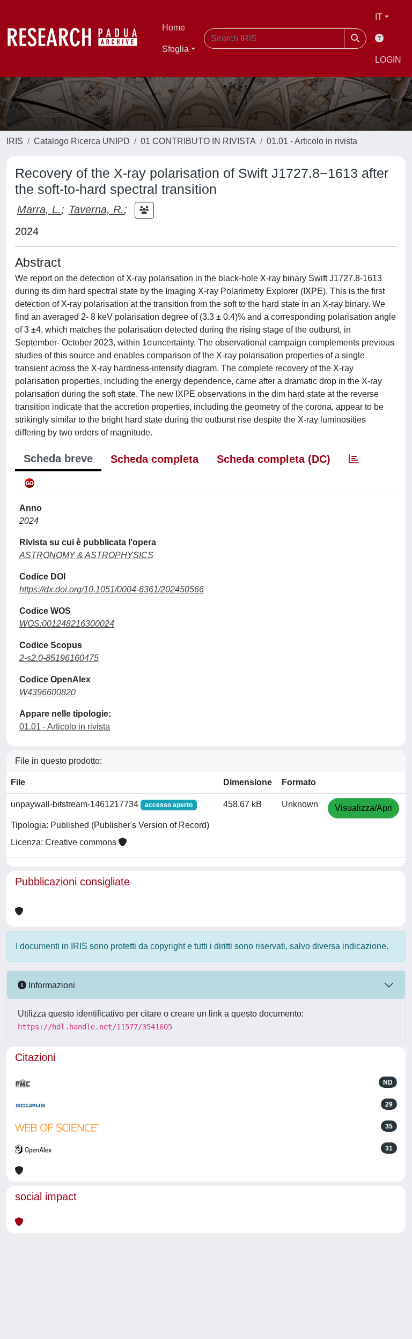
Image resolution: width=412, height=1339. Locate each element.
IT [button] (378, 16)
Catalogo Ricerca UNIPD (82, 141)
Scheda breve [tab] (58, 458)
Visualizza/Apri (363, 808)
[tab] (354, 459)
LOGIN (388, 59)
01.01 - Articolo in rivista (312, 141)
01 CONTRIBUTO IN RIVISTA (198, 141)
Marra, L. (39, 209)
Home (173, 27)
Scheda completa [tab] (154, 459)
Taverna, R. (96, 209)
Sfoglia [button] (175, 49)
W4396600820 (47, 692)
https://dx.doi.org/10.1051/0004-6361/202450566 (111, 589)
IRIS (14, 141)
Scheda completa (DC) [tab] (273, 459)
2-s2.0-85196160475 (59, 658)
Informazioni (50, 985)
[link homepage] (77, 38)
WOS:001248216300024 (66, 623)
